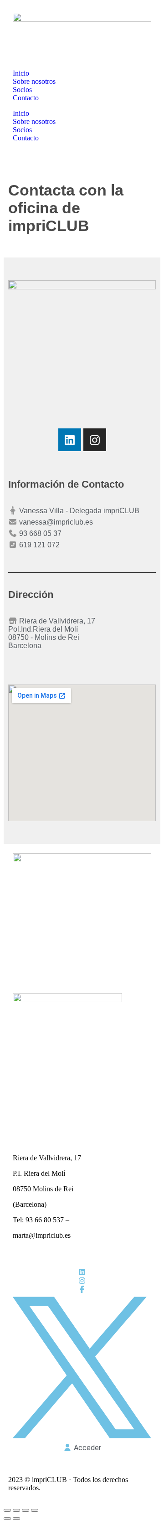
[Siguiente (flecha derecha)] (16, 1518)
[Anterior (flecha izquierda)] (7, 1518)
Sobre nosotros (34, 81)
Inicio (21, 73)
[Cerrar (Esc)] (34, 1510)
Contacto (26, 98)
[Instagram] (94, 439)
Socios (22, 89)
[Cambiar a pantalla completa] (16, 1510)
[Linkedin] (69, 439)
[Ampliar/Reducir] (7, 1510)
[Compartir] (25, 1510)
